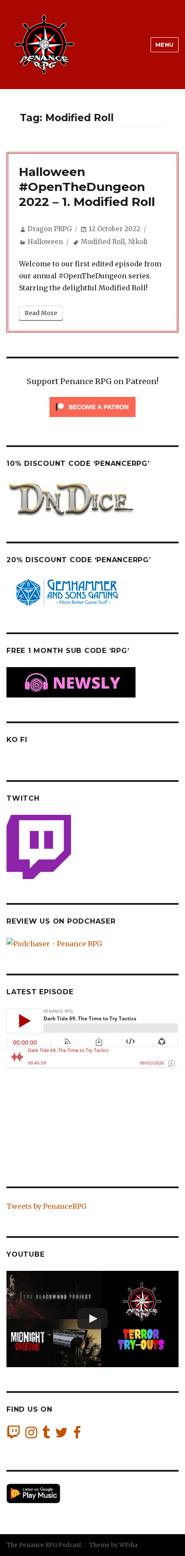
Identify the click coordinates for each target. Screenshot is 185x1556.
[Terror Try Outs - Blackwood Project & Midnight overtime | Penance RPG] (92, 1319)
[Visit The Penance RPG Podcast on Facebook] (77, 1435)
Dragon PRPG (50, 229)
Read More (41, 313)
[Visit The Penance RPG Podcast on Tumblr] (46, 1435)
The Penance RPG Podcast (43, 1545)
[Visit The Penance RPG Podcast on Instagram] (31, 1435)
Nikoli (138, 242)
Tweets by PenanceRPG (46, 1206)
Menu (164, 44)
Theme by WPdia (113, 1545)
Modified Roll (103, 242)
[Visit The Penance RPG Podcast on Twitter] (61, 1435)
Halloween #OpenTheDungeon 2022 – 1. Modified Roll (87, 186)
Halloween (45, 242)
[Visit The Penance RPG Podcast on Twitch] (13, 1435)
